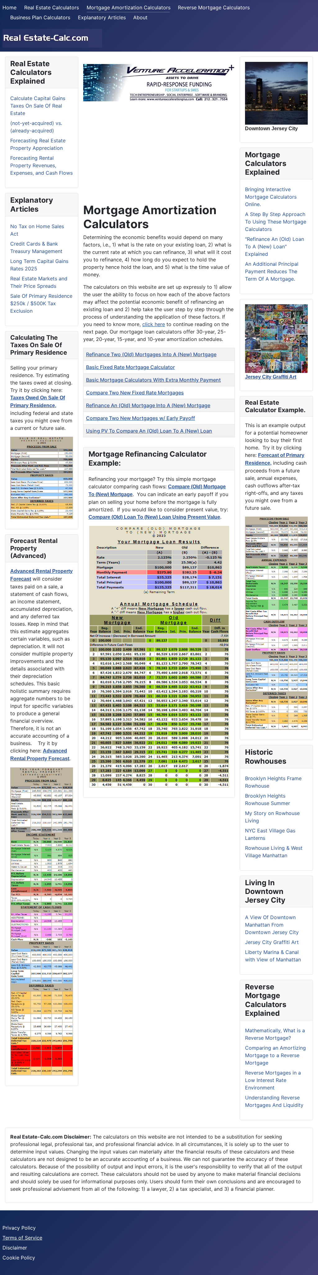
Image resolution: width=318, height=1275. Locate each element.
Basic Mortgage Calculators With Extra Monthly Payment (153, 380)
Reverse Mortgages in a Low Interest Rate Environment (273, 1080)
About (140, 17)
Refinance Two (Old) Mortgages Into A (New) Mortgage (151, 354)
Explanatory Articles (102, 17)
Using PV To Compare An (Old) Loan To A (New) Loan (149, 431)
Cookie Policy (18, 1257)
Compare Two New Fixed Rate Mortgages (135, 392)
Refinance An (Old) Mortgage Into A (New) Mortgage (148, 405)
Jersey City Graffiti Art (272, 942)
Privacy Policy (19, 1228)
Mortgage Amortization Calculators (128, 7)
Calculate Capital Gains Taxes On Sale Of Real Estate (37, 105)
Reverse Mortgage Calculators (214, 7)
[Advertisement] (159, 149)
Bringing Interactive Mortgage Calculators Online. (271, 196)
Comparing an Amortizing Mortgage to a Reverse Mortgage (275, 1055)
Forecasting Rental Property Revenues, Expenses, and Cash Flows (41, 165)
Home (9, 7)
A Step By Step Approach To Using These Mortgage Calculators (275, 221)
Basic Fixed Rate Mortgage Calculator (130, 367)
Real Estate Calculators (51, 7)
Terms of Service (22, 1238)
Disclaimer (14, 1248)
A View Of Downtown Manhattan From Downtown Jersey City (272, 924)
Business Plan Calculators (40, 17)
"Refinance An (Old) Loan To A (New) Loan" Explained (274, 246)
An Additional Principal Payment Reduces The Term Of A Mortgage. (271, 271)
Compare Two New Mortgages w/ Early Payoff (140, 418)
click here (153, 324)
